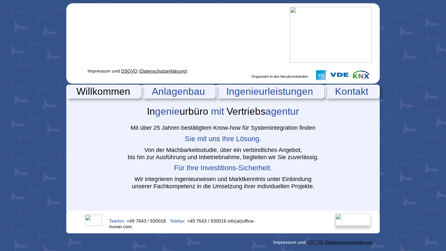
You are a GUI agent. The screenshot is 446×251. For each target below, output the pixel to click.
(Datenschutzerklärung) (163, 71)
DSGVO (129, 71)
